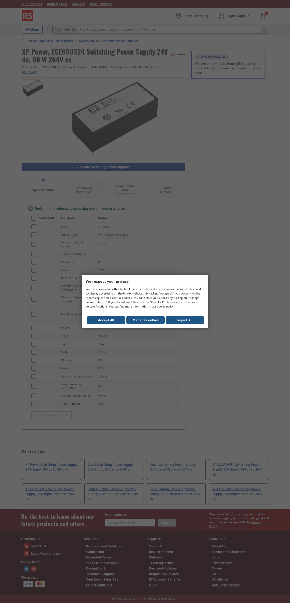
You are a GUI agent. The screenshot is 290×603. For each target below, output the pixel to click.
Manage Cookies (146, 320)
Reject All (185, 320)
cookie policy (165, 306)
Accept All (106, 320)
